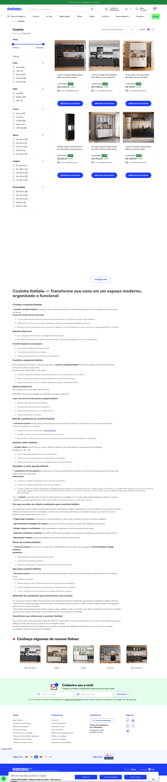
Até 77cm (20, 150)
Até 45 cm (21, 206)
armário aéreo (21, 447)
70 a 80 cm (21, 180)
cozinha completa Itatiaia (25, 309)
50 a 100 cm (21, 169)
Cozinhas (35, 16)
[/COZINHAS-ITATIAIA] (128, 726)
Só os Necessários (111, 777)
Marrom (20, 124)
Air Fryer (49, 16)
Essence (20, 74)
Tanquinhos (140, 16)
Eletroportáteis (65, 16)
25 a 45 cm (22, 199)
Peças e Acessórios (122, 16)
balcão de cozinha (23, 423)
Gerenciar (86, 777)
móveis (22, 497)
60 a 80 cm (21, 154)
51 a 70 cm (21, 147)
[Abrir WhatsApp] (3, 779)
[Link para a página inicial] (14, 21)
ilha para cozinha (22, 573)
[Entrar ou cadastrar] (128, 9)
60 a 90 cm (21, 176)
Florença (21, 82)
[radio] (152, 29)
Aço (19, 93)
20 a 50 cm (22, 192)
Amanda (20, 67)
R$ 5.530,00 (39, 48)
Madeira (21, 97)
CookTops (105, 16)
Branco (20, 113)
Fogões (91, 16)
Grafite (20, 121)
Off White (21, 128)
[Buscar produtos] (92, 9)
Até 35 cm (21, 202)
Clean (19, 71)
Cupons (156, 16)
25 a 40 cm (21, 195)
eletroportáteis (50, 430)
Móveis (79, 16)
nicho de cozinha (22, 547)
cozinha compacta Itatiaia (67, 365)
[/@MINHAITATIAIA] (128, 731)
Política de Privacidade (73, 700)
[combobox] (62, 9)
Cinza (19, 117)
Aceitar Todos (135, 777)
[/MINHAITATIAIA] (128, 721)
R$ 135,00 (16, 48)
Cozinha (21, 21)
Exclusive (21, 78)
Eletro (19, 101)
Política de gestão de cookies (38, 779)
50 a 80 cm (21, 143)
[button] (28, 63)
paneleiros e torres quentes (27, 471)
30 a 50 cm (21, 139)
